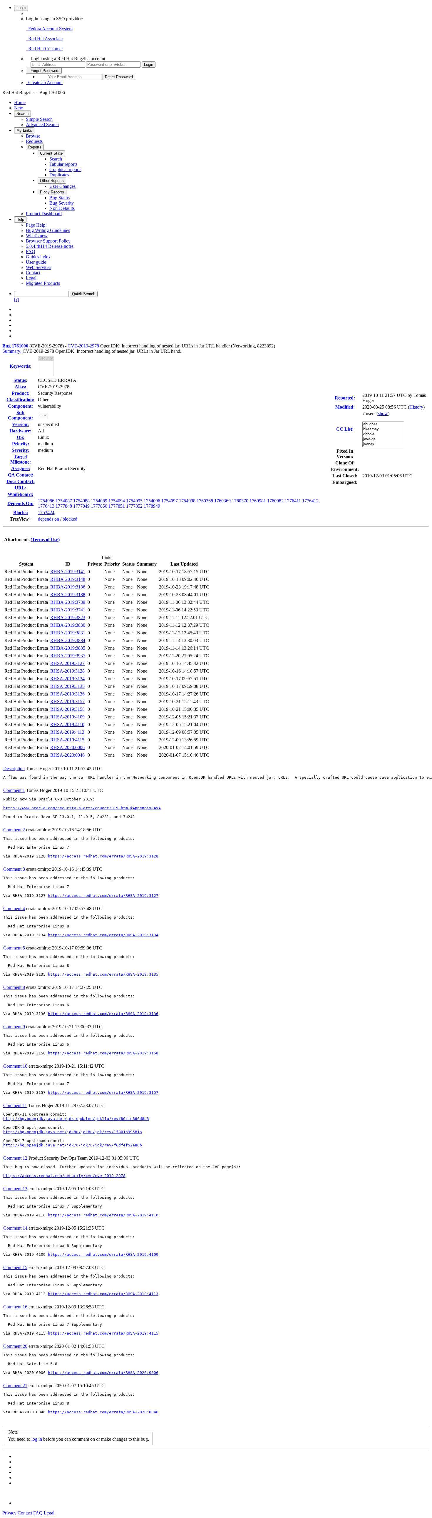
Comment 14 (15, 1228)
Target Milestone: (20, 459)
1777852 (134, 506)
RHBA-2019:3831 (67, 632)
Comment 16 (15, 1306)
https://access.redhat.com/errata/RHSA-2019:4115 (103, 1333)
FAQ (30, 251)
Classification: (20, 399)
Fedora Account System (49, 28)
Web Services (38, 267)
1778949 (152, 506)
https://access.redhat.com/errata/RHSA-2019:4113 (103, 1294)
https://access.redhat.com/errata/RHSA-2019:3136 (103, 1014)
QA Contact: (20, 474)
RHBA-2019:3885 (67, 648)
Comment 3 (14, 869)
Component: (20, 406)
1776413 (46, 506)
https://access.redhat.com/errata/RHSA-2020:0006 (103, 1372)
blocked (70, 518)
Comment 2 (14, 829)
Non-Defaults (62, 208)
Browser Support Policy (48, 240)
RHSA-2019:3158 (67, 709)
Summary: (11, 351)
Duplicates (59, 174)
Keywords (20, 366)
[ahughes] (383, 424)
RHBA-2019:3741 (67, 609)
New (18, 107)
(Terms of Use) (45, 539)
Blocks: (20, 512)
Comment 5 (14, 947)
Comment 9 (14, 1026)
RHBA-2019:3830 (67, 625)
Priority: (20, 443)
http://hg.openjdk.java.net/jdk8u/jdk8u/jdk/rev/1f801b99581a (72, 1132)
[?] (16, 299)
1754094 (116, 500)
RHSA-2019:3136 (67, 693)
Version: (20, 424)
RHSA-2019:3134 (67, 678)
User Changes (62, 186)
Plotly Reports (52, 192)
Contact (33, 272)
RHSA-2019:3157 (67, 701)
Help (20, 219)
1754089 (99, 500)
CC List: (345, 429)
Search (22, 113)
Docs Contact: (20, 481)
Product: (20, 393)
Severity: (20, 450)
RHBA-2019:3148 (67, 579)
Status (20, 380)
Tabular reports (63, 164)
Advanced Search (42, 124)
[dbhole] (383, 434)
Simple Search (39, 119)
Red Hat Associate (44, 38)
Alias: (20, 386)
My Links (24, 130)
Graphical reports (65, 169)
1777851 (116, 506)
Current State (51, 153)
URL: (20, 487)
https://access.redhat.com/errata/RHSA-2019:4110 (103, 1215)
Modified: (345, 406)
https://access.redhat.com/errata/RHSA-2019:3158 (103, 1053)
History (416, 406)
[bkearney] (383, 429)
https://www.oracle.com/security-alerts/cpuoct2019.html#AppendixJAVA (82, 808)
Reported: (345, 397)
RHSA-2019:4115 (67, 739)
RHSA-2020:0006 (67, 747)
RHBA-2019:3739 (67, 602)
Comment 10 (15, 1066)
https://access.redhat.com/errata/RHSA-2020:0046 (103, 1412)
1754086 (46, 500)
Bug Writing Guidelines (48, 230)
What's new (37, 235)
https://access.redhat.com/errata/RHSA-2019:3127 (103, 895)
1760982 (275, 500)
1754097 (169, 500)
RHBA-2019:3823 (67, 617)
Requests (34, 141)
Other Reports (52, 180)
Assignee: (20, 468)
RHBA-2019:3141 (67, 571)
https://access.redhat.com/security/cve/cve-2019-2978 (64, 1175)
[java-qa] (383, 439)
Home (20, 102)
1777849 (81, 506)
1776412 (310, 500)
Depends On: (20, 503)
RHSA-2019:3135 (67, 686)
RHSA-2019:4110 (67, 724)
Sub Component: (20, 415)
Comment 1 (14, 790)
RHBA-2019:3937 (67, 655)
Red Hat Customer (44, 48)
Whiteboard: (20, 494)
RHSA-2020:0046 (67, 755)
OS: (20, 437)
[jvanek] (383, 444)
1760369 (222, 500)
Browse (33, 135)
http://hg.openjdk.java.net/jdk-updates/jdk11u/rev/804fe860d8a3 (76, 1118)
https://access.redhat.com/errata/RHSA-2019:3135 (103, 974)
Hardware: (20, 430)
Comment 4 (14, 908)
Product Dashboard (44, 213)
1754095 (134, 500)
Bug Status (59, 197)
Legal (31, 277)
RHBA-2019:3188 (67, 594)
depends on (48, 518)
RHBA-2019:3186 (67, 586)
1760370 (240, 500)
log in (36, 1439)
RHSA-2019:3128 (67, 670)
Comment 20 (15, 1346)
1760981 (258, 500)
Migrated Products (43, 283)
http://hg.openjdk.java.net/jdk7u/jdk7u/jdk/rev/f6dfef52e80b (72, 1145)
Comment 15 (15, 1267)
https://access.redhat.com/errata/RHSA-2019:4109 (103, 1254)
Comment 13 (15, 1188)
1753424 (46, 512)
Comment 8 (14, 987)
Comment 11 (15, 1105)
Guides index (38, 256)
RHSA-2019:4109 (67, 716)
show (383, 413)
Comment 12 (15, 1158)
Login (21, 8)
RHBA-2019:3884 (67, 640)
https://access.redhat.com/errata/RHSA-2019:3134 (103, 935)
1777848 (64, 506)
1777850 (99, 506)
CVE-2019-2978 (83, 345)
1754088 (81, 500)
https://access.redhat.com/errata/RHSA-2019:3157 (103, 1092)
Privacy (9, 1512)
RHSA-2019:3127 (67, 663)
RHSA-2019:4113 (67, 732)
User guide (36, 262)
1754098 (187, 500)
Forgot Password (43, 70)
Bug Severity (61, 202)
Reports (34, 147)
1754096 (152, 500)
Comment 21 (15, 1385)
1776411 (293, 500)
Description (14, 768)
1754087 (64, 500)
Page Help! (36, 225)
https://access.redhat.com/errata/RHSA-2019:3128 (103, 856)
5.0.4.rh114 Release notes (49, 246)
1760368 (205, 500)
